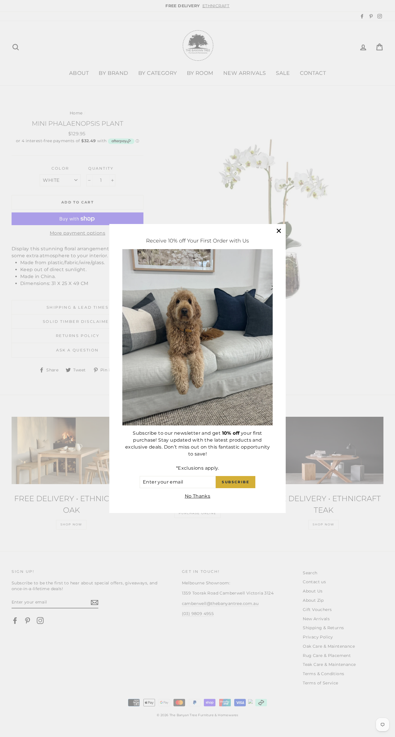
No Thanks (198, 496)
